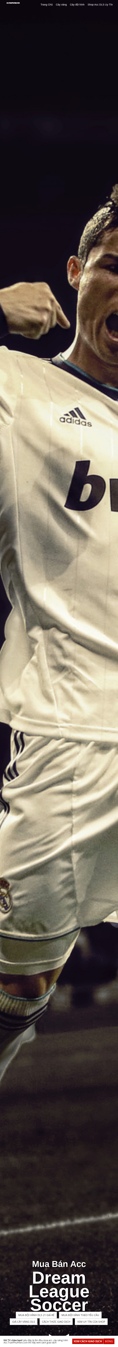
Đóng (109, 1341)
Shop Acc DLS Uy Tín (100, 4)
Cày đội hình (77, 4)
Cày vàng (61, 4)
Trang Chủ (47, 4)
